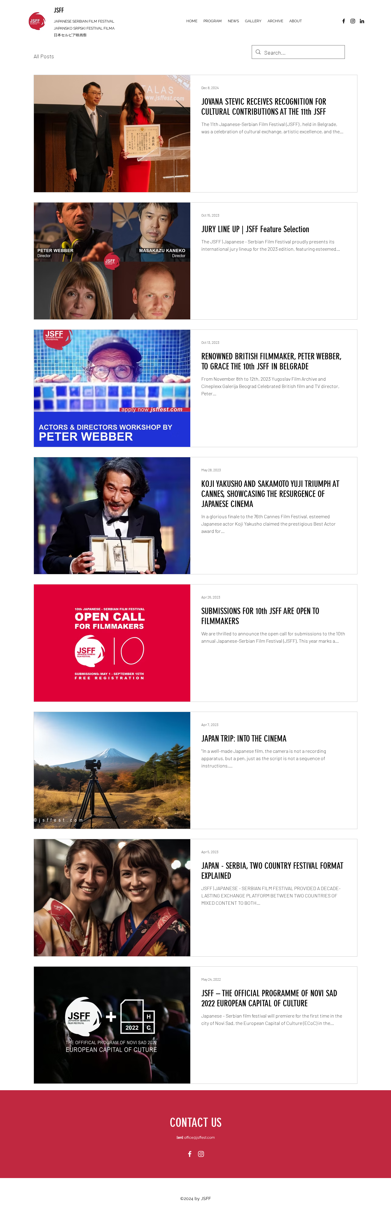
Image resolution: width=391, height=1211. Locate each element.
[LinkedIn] (362, 21)
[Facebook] (344, 21)
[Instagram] (353, 21)
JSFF (59, 10)
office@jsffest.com (199, 1137)
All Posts (44, 56)
